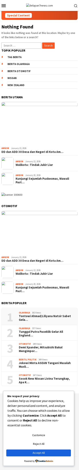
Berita (23, 359)
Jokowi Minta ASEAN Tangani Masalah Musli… (45, 364)
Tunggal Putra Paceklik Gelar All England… (41, 333)
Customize (38, 435)
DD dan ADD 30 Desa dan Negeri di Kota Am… (32, 152)
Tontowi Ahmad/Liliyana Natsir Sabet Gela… (45, 318)
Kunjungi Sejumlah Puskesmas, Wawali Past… (42, 180)
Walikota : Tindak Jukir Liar (34, 165)
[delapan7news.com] (39, 5)
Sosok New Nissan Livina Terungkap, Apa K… (44, 380)
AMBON (5, 148)
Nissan (12, 78)
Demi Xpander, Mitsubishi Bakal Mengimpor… (40, 349)
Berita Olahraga (18, 64)
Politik (32, 359)
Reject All (38, 444)
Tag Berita (14, 57)
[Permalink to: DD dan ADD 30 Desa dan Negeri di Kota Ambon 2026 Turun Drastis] (39, 123)
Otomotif (25, 344)
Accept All (39, 453)
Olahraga (24, 312)
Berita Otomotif (19, 71)
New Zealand (16, 85)
